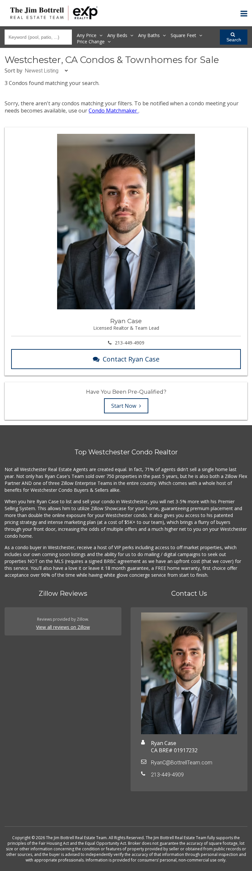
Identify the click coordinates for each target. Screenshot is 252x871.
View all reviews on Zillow (63, 627)
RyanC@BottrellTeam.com (181, 762)
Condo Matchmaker (113, 110)
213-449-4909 (129, 343)
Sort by (13, 70)
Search (233, 39)
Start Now (124, 405)
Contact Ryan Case (131, 359)
